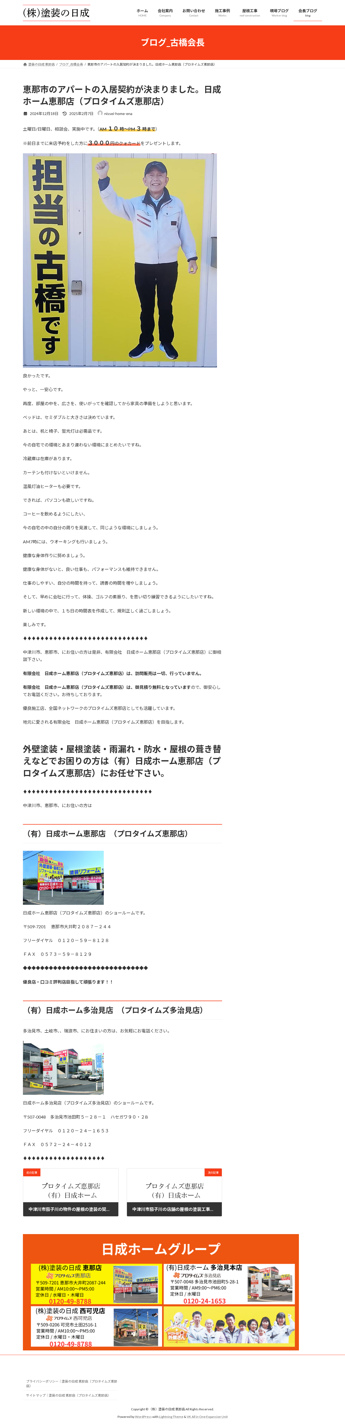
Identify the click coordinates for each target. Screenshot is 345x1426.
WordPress (143, 1417)
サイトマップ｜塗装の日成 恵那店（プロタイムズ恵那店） (68, 1395)
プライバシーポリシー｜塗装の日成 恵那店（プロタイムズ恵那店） (71, 1383)
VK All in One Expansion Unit (207, 1417)
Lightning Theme (171, 1417)
